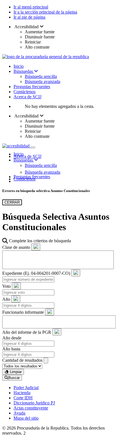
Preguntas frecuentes (32, 86)
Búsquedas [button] (24, 160)
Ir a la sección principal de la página (45, 12)
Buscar (14, 378)
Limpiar (15, 372)
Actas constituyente (31, 408)
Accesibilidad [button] (27, 26)
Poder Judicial (26, 387)
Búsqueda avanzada (42, 81)
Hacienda (22, 392)
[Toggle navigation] (33, 147)
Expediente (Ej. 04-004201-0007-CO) (36, 273)
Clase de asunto (16, 247)
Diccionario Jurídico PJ (34, 402)
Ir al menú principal (31, 7)
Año (6, 299)
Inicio (19, 66)
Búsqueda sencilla (41, 76)
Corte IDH (23, 397)
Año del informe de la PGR (26, 332)
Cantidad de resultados (22, 360)
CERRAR (12, 202)
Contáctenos (24, 91)
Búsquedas (24, 71)
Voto (6, 286)
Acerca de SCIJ (27, 96)
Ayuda (19, 413)
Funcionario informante (23, 312)
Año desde (11, 337)
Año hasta (11, 349)
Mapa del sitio (26, 418)
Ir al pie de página (29, 17)
